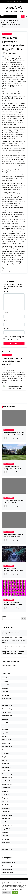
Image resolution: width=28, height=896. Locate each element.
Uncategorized (7, 869)
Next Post (5, 352)
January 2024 (6, 770)
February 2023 (6, 808)
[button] (19, 16)
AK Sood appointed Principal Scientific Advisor (14, 502)
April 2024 (5, 760)
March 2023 (5, 805)
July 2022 (5, 832)
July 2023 (5, 791)
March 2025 (5, 736)
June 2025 (5, 726)
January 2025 (6, 743)
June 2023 (5, 794)
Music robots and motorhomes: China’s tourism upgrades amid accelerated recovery (14, 570)
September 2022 (7, 825)
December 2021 (7, 849)
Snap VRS (14, 7)
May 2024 (5, 757)
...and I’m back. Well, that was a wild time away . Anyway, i (13, 361)
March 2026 (5, 695)
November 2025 (7, 709)
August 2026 (6, 678)
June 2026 (5, 685)
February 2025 (6, 739)
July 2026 (5, 681)
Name (6, 312)
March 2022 (5, 839)
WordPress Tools (7, 872)
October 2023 (6, 781)
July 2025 (5, 722)
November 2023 (7, 777)
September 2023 (7, 784)
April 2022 (5, 835)
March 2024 (5, 763)
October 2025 (6, 712)
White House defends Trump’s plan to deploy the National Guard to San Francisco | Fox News (13, 468)
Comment (7, 291)
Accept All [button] (15, 892)
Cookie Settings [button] (6, 892)
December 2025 (7, 705)
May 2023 (5, 798)
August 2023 (6, 787)
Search (4, 616)
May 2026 (5, 688)
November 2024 (7, 750)
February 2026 (6, 698)
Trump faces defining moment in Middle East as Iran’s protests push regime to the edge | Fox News (13, 604)
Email (6, 320)
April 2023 (5, 801)
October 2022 (6, 822)
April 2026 (5, 691)
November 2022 (7, 818)
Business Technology (8, 862)
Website (6, 328)
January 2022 (6, 846)
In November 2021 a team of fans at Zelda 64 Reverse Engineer (13, 536)
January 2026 (6, 702)
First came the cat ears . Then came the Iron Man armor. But (14, 434)
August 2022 (6, 829)
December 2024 (7, 746)
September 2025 (7, 715)
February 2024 (6, 767)
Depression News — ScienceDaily (12, 637)
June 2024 (5, 753)
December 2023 (7, 774)
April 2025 (5, 733)
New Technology (7, 34)
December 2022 (7, 815)
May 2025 (5, 729)
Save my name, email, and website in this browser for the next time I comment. (14, 338)
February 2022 (6, 842)
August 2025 (6, 719)
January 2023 (6, 811)
